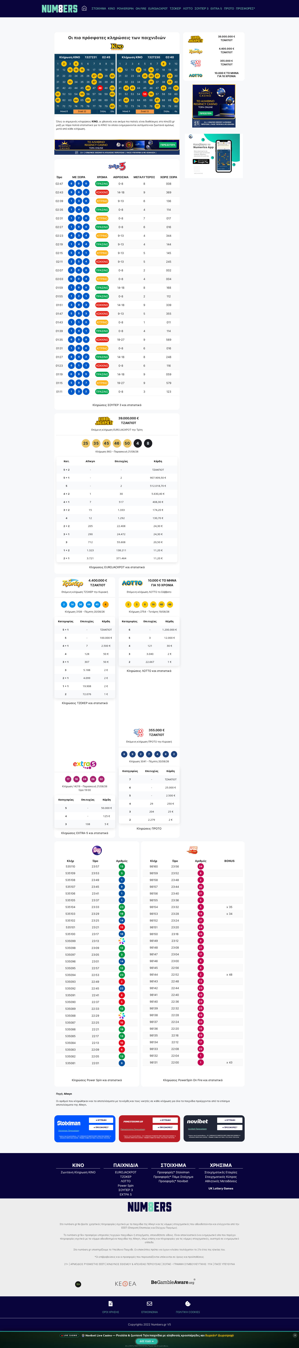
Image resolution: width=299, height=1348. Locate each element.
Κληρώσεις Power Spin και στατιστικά (97, 1080)
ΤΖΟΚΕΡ (175, 9)
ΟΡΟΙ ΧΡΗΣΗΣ (110, 1312)
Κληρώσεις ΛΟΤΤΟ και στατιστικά (149, 671)
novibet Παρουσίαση (197, 1129)
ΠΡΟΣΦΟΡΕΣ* (245, 9)
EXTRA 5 (216, 9)
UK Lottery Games (221, 1188)
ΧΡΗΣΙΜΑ (221, 1165)
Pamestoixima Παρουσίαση (133, 1129)
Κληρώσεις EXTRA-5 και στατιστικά (84, 833)
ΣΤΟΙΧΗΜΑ (99, 9)
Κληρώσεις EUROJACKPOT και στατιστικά (117, 567)
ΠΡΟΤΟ (229, 9)
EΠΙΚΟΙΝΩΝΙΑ (149, 1312)
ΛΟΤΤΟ (188, 9)
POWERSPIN (125, 9)
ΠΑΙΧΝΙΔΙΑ (125, 1165)
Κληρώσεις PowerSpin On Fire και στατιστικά (193, 1080)
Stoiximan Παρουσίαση (68, 1130)
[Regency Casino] (117, 153)
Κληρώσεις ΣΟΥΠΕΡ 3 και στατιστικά (117, 405)
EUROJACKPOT (158, 9)
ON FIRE (141, 9)
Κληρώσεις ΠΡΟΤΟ (149, 828)
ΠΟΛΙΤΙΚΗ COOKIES (188, 1312)
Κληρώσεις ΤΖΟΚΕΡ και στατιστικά (85, 703)
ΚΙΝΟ (111, 9)
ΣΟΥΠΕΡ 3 (202, 9)
